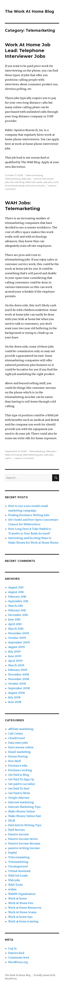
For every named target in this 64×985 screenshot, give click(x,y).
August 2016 (16, 592)
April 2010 (15, 624)
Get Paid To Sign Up (21, 779)
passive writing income (24, 848)
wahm (8, 458)
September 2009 (19, 642)
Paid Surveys (16, 829)
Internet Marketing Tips (24, 806)
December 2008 (18, 674)
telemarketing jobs (33, 454)
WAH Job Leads (33, 182)
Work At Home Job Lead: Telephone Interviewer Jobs (27, 50)
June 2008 (14, 702)
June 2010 (14, 619)
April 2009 (15, 660)
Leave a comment (24, 458)
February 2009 (17, 670)
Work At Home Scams (22, 912)
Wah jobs (26, 178)
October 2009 (17, 637)
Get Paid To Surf (18, 788)
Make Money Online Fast (24, 816)
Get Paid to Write (19, 793)
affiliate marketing (20, 729)
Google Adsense (18, 797)
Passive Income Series (23, 839)
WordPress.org (18, 962)
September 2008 (19, 688)
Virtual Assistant (19, 871)
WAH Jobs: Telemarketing (22, 205)
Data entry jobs (18, 742)
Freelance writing (20, 770)
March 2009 (16, 665)
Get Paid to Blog (18, 774)
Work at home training (23, 921)
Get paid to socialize (21, 784)
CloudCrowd (16, 738)
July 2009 (14, 651)
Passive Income (18, 834)
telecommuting (13, 454)
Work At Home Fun (20, 903)
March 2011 (15, 605)
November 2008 (18, 679)
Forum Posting (18, 756)
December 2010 (18, 615)
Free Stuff (14, 761)
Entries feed (16, 953)
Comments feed (18, 957)
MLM (11, 820)
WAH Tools (15, 884)
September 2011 (18, 601)
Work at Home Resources (25, 907)
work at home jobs (35, 185)
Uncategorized (18, 866)
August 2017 (16, 587)
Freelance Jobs (17, 765)
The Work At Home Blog (29, 11)
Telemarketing (13, 178)
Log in (12, 948)
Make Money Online (21, 811)
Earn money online (21, 747)
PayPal (12, 852)
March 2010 (15, 628)
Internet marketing (21, 802)
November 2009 (18, 633)
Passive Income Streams (24, 843)
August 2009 (16, 647)
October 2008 (17, 683)
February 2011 (17, 610)
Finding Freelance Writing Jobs (28, 515)
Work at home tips (20, 916)
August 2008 (16, 692)
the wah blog (17, 182)
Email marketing (19, 751)
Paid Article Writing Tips (24, 825)
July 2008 (14, 697)
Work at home (17, 898)
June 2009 (14, 656)
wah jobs (47, 182)
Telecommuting (34, 175)
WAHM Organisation (21, 893)
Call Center (15, 733)
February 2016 (17, 596)
